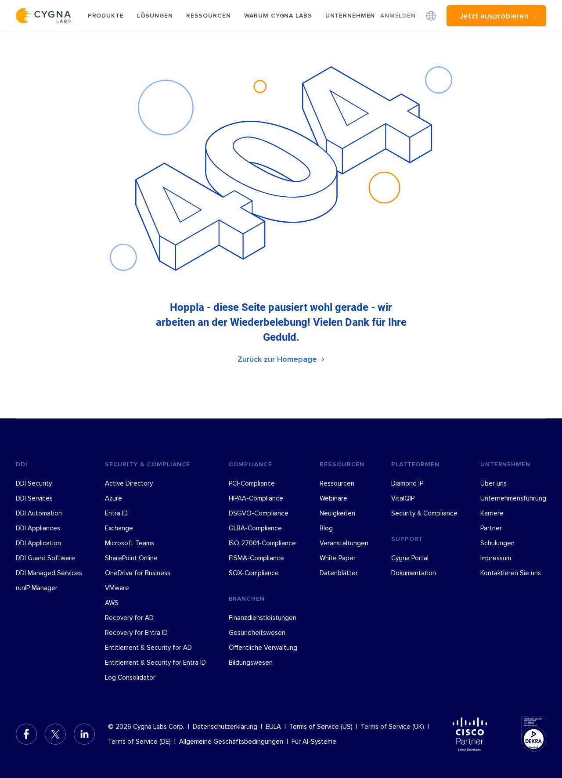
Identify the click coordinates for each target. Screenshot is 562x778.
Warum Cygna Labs (278, 15)
